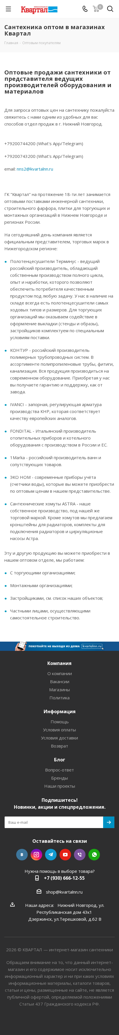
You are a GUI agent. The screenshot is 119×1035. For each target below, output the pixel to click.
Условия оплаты (59, 730)
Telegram (51, 854)
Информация (60, 711)
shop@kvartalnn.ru (64, 892)
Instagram (36, 854)
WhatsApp (94, 854)
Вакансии (59, 681)
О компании (59, 673)
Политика (59, 697)
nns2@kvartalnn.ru (35, 169)
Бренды (59, 778)
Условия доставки (59, 738)
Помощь (60, 721)
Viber (79, 854)
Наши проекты (59, 786)
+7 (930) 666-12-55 (64, 878)
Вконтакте (22, 854)
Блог (59, 759)
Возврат (59, 746)
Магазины (59, 689)
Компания (59, 663)
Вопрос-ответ (59, 770)
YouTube (65, 854)
